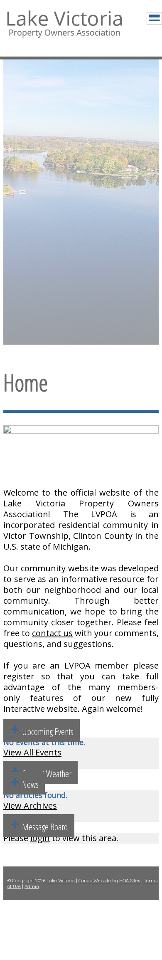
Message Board (45, 826)
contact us (52, 633)
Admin (32, 886)
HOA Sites (129, 880)
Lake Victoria (61, 880)
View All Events (32, 752)
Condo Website (95, 880)
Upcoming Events (48, 731)
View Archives (30, 805)
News (30, 784)
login (40, 838)
